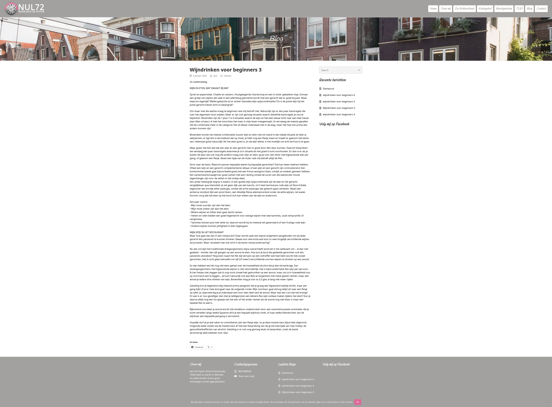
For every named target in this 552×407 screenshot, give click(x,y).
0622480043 (244, 371)
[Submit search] (359, 70)
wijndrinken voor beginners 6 (339, 95)
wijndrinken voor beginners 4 (339, 114)
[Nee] (548, 402)
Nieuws (227, 75)
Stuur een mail (246, 376)
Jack (215, 75)
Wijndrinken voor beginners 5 (339, 108)
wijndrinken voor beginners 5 (339, 101)
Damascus (328, 88)
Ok (357, 402)
